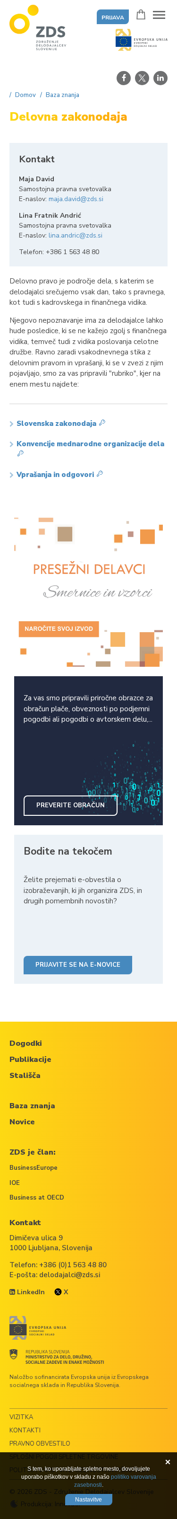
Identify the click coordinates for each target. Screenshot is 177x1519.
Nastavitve (88, 1499)
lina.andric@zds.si (75, 235)
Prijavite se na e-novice (77, 965)
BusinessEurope (33, 1168)
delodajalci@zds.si (69, 1275)
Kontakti (25, 1430)
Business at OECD (36, 1197)
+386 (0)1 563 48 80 (73, 1265)
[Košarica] (141, 14)
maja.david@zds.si (76, 198)
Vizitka (21, 1417)
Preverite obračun (70, 805)
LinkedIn (30, 1292)
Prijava (112, 17)
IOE (14, 1183)
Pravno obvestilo (39, 1444)
